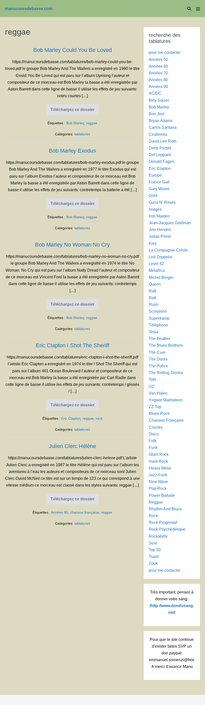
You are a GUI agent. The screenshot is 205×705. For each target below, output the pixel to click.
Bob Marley (75, 123)
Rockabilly (158, 536)
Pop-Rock (157, 488)
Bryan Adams (160, 121)
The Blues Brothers (166, 345)
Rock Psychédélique (167, 529)
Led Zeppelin (160, 257)
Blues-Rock (159, 413)
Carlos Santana (162, 127)
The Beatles (159, 338)
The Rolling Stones (166, 373)
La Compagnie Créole (168, 250)
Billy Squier (159, 100)
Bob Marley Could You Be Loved (72, 50)
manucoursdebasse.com (28, 9)
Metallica (157, 270)
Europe (155, 175)
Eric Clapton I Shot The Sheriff (72, 345)
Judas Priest (160, 236)
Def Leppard (160, 155)
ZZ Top (155, 407)
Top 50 (155, 550)
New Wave (158, 482)
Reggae (156, 502)
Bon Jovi (156, 114)
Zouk (153, 563)
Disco (154, 434)
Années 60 (158, 66)
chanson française (84, 512)
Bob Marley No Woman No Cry (72, 245)
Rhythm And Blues (165, 509)
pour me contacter (164, 52)
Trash (154, 556)
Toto (152, 379)
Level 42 (156, 264)
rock (99, 418)
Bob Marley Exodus (72, 151)
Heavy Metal (160, 468)
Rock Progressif (163, 522)
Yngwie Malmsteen (166, 400)
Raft (152, 291)
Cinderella (158, 134)
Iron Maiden (159, 216)
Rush (153, 304)
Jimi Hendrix (160, 229)
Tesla (153, 332)
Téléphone (158, 325)
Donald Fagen (161, 161)
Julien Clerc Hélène (72, 446)
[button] (189, 8)
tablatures (82, 134)
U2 (151, 386)
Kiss (152, 243)
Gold (153, 195)
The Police (158, 366)
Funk (153, 447)
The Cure (157, 352)
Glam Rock (158, 454)
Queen (155, 284)
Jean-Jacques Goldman (170, 223)
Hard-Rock (158, 461)
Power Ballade (162, 495)
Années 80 (59, 512)
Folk (152, 441)
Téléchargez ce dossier (72, 111)
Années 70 (158, 73)
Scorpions (158, 311)
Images (155, 209)
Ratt (152, 298)
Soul (153, 543)
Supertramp (159, 318)
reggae (91, 123)
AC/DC (155, 93)
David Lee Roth (162, 141)
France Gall (159, 182)
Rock (153, 516)
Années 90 (158, 86)
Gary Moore (159, 189)
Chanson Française (166, 420)
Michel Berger (161, 277)
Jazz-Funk (158, 475)
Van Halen (158, 393)
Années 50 (158, 59)
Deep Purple (160, 148)
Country (156, 427)
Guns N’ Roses (162, 202)
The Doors (158, 359)
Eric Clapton (70, 418)
